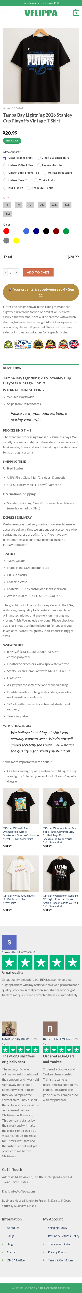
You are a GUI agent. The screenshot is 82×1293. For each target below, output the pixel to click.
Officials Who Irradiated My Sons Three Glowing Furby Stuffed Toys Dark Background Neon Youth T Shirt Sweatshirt (59, 835)
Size (6, 198)
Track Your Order (59, 1244)
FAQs (10, 1236)
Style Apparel (12, 151)
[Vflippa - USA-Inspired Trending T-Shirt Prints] (41, 13)
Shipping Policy (57, 1227)
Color (7, 224)
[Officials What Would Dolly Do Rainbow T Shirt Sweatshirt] (21, 873)
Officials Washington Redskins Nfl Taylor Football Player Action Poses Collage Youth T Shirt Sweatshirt (61, 901)
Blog (10, 1244)
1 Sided (18, 108)
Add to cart (38, 272)
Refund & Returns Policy (63, 1236)
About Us (13, 1227)
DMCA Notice (16, 1260)
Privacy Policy (57, 1252)
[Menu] (5, 13)
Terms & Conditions (60, 1260)
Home (6, 108)
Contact (12, 1252)
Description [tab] (12, 368)
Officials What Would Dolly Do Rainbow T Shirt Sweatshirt (19, 899)
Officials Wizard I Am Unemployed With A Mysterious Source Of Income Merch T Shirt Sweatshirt (21, 833)
